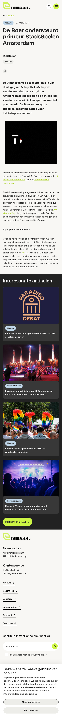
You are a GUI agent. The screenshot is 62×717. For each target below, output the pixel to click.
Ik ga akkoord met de (27, 654)
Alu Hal (25, 252)
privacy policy (38, 654)
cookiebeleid (31, 693)
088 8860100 (12, 570)
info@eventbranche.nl (17, 573)
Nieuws (10, 15)
